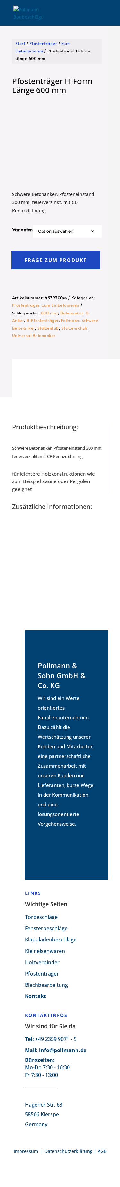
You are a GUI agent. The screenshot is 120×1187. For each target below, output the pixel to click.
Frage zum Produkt (56, 260)
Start (20, 43)
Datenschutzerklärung (68, 1151)
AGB (102, 1151)
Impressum (26, 1151)
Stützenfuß (48, 328)
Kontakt (35, 996)
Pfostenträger (43, 43)
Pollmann (70, 320)
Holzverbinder (42, 962)
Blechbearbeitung (46, 984)
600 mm (49, 313)
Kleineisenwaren (45, 951)
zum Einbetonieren (60, 305)
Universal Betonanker (34, 335)
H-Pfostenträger (43, 320)
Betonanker (71, 313)
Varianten (22, 230)
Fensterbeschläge (46, 928)
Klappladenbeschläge (50, 939)
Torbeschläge (41, 917)
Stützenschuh (74, 328)
